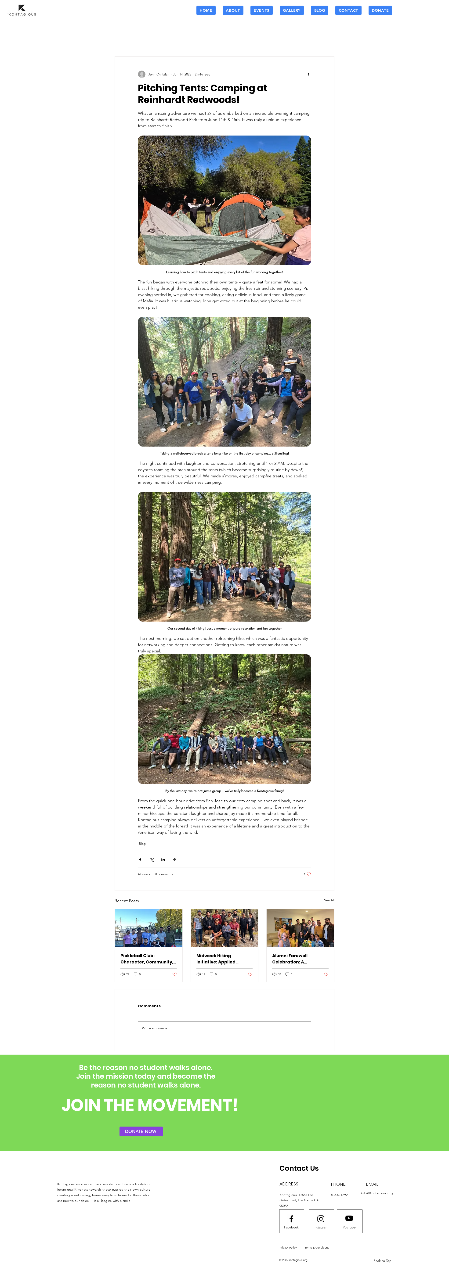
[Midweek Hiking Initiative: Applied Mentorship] (224, 928)
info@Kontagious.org (377, 1193)
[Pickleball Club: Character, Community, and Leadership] (148, 928)
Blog (142, 843)
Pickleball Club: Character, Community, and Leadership (146, 959)
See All (329, 900)
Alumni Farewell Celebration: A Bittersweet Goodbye (296, 959)
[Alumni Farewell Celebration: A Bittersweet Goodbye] (300, 928)
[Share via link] (174, 859)
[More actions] (308, 74)
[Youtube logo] (349, 1218)
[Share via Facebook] (140, 859)
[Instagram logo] (321, 1219)
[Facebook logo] (291, 1219)
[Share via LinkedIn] (163, 859)
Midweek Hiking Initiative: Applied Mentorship (215, 959)
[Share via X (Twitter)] (151, 859)
